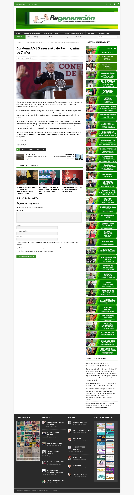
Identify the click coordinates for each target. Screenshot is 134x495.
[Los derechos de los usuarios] (110, 432)
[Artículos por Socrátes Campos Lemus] (69, 431)
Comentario (20, 210)
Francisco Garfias (80, 474)
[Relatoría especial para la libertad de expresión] (110, 426)
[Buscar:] (108, 37)
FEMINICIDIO (40, 149)
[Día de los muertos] (110, 471)
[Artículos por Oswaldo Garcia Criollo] (44, 452)
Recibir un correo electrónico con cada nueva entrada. (36, 251)
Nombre (19, 225)
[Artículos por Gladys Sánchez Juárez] (44, 463)
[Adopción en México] (101, 471)
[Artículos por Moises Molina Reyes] (44, 444)
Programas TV (103, 33)
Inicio (18, 33)
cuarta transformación (73, 33)
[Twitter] (110, 4)
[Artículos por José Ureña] (69, 467)
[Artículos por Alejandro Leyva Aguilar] (44, 434)
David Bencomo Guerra (56, 481)
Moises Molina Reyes (54, 443)
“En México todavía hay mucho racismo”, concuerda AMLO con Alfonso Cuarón (25, 190)
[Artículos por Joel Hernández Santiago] (69, 448)
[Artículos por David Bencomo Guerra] (44, 482)
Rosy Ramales (78, 439)
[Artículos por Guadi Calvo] (69, 458)
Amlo (23, 149)
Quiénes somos (20, 4)
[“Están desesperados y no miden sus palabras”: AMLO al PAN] (72, 177)
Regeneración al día (32, 33)
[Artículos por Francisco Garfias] (69, 475)
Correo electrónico (22, 231)
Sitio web (19, 237)
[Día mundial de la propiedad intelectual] (101, 445)
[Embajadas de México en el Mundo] (101, 458)
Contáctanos (33, 4)
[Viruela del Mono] (101, 438)
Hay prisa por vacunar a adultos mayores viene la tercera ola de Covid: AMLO (49, 190)
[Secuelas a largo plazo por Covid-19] (101, 477)
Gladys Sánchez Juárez (55, 462)
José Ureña (77, 466)
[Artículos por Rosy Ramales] (69, 440)
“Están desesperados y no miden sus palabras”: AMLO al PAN (72, 189)
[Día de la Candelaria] (110, 458)
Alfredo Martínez (80, 422)
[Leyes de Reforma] (101, 426)
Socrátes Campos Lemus (82, 430)
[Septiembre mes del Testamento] (110, 477)
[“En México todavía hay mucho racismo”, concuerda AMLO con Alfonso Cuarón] (27, 177)
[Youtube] (114, 4)
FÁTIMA (31, 149)
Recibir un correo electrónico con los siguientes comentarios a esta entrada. (43, 248)
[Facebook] (106, 4)
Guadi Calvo (77, 457)
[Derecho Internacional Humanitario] (110, 451)
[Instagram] (118, 4)
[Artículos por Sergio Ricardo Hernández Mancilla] (44, 471)
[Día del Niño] (110, 438)
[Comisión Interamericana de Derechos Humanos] (101, 432)
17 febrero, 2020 (24, 58)
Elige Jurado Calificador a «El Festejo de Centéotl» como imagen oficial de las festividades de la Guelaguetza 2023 (101, 378)
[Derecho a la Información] (110, 445)
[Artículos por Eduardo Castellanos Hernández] (44, 423)
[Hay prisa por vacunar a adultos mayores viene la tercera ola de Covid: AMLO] (49, 177)
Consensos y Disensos (52, 33)
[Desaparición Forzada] (110, 464)
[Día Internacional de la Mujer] (101, 451)
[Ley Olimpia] (101, 464)
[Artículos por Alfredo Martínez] (69, 423)
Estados (91, 33)
